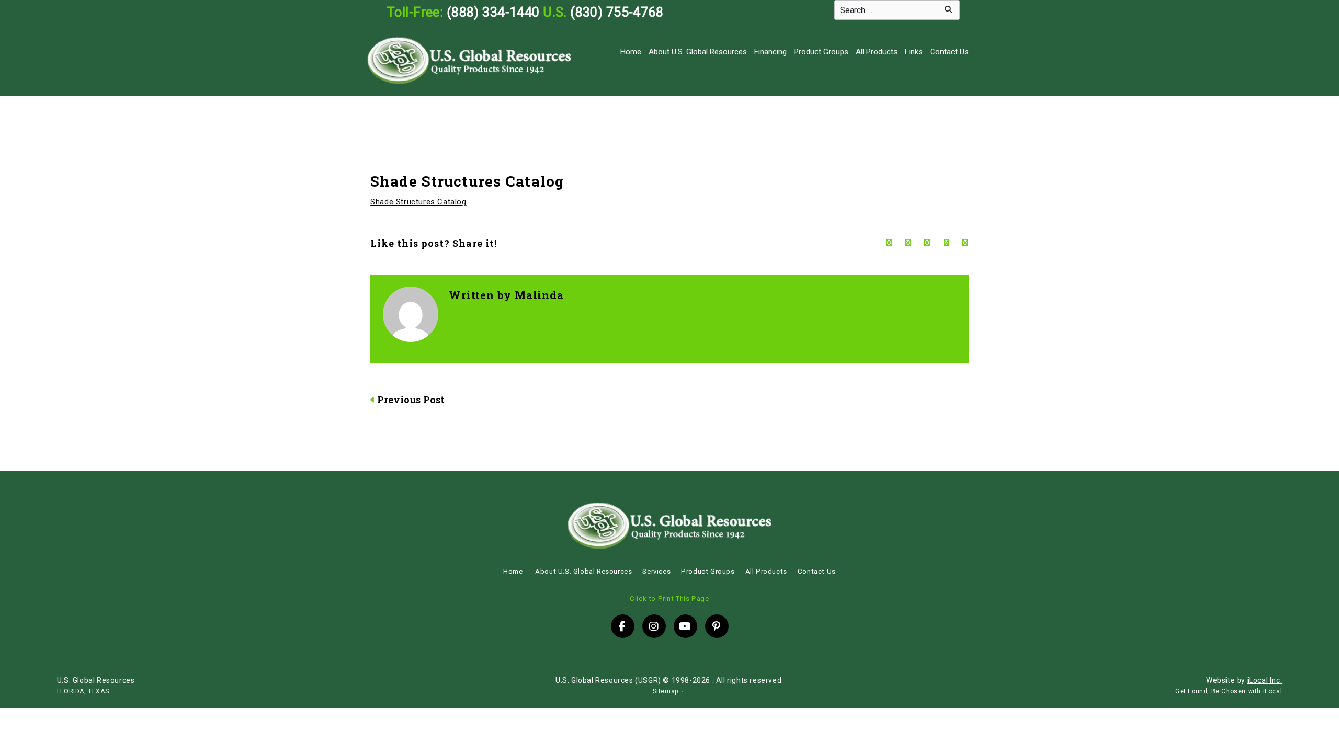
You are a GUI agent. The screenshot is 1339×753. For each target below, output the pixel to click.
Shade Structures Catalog (418, 202)
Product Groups (821, 51)
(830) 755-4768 (616, 12)
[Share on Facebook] (889, 243)
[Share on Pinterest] (965, 243)
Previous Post (411, 400)
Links (914, 51)
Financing (770, 51)
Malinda (539, 295)
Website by (1244, 680)
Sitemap (665, 691)
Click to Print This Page (669, 598)
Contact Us (949, 51)
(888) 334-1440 (493, 12)
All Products (877, 51)
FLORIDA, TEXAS (83, 691)
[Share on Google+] (927, 243)
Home (630, 51)
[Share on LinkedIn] (947, 243)
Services (656, 571)
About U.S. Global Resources (698, 51)
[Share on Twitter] (908, 243)
